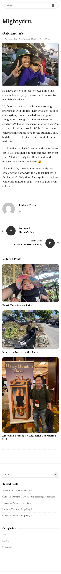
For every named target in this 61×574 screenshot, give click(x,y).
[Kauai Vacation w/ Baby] (30, 283)
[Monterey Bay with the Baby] (30, 329)
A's (20, 39)
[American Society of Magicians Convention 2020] (30, 395)
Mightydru (16, 21)
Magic (5, 541)
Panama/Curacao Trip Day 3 (17, 509)
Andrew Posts (27, 205)
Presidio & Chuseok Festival (17, 490)
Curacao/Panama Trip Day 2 (17, 515)
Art (4, 534)
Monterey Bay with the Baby (20, 352)
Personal (9, 39)
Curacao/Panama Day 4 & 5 (16, 503)
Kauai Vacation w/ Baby (17, 305)
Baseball (26, 39)
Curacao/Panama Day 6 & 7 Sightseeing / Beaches (28, 496)
